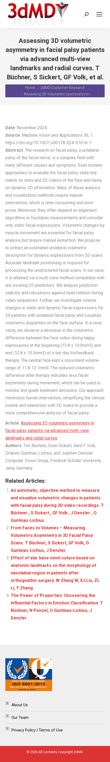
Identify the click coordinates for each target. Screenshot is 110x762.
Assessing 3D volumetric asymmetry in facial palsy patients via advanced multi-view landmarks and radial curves (49, 431)
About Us (19, 704)
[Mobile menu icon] (99, 14)
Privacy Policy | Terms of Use (37, 730)
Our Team (20, 717)
